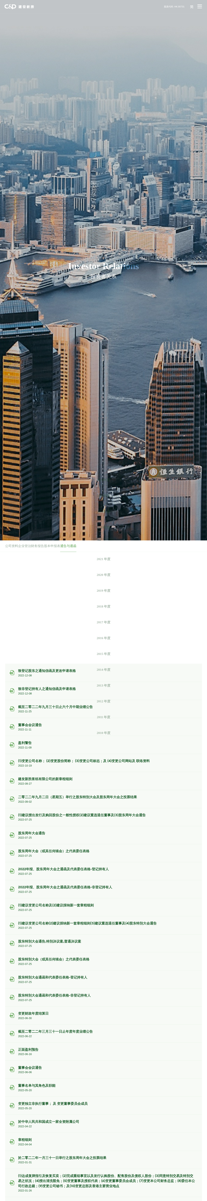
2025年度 (103, 496)
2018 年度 (103, 606)
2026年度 (103, 480)
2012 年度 (103, 701)
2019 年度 (103, 590)
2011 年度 (103, 717)
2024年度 (103, 511)
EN (191, 28)
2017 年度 (103, 622)
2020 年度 (103, 575)
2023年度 (103, 527)
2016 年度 (103, 638)
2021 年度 (103, 559)
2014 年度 (103, 669)
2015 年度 (103, 654)
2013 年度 (103, 685)
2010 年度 (103, 733)
